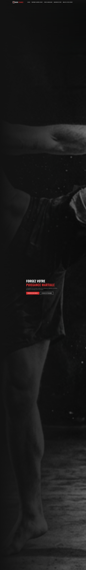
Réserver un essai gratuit (33, 293)
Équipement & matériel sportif (37, 2)
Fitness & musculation (48, 2)
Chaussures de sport (57, 2)
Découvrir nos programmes (47, 293)
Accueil (29, 2)
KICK (19, 2)
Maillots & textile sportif (68, 2)
